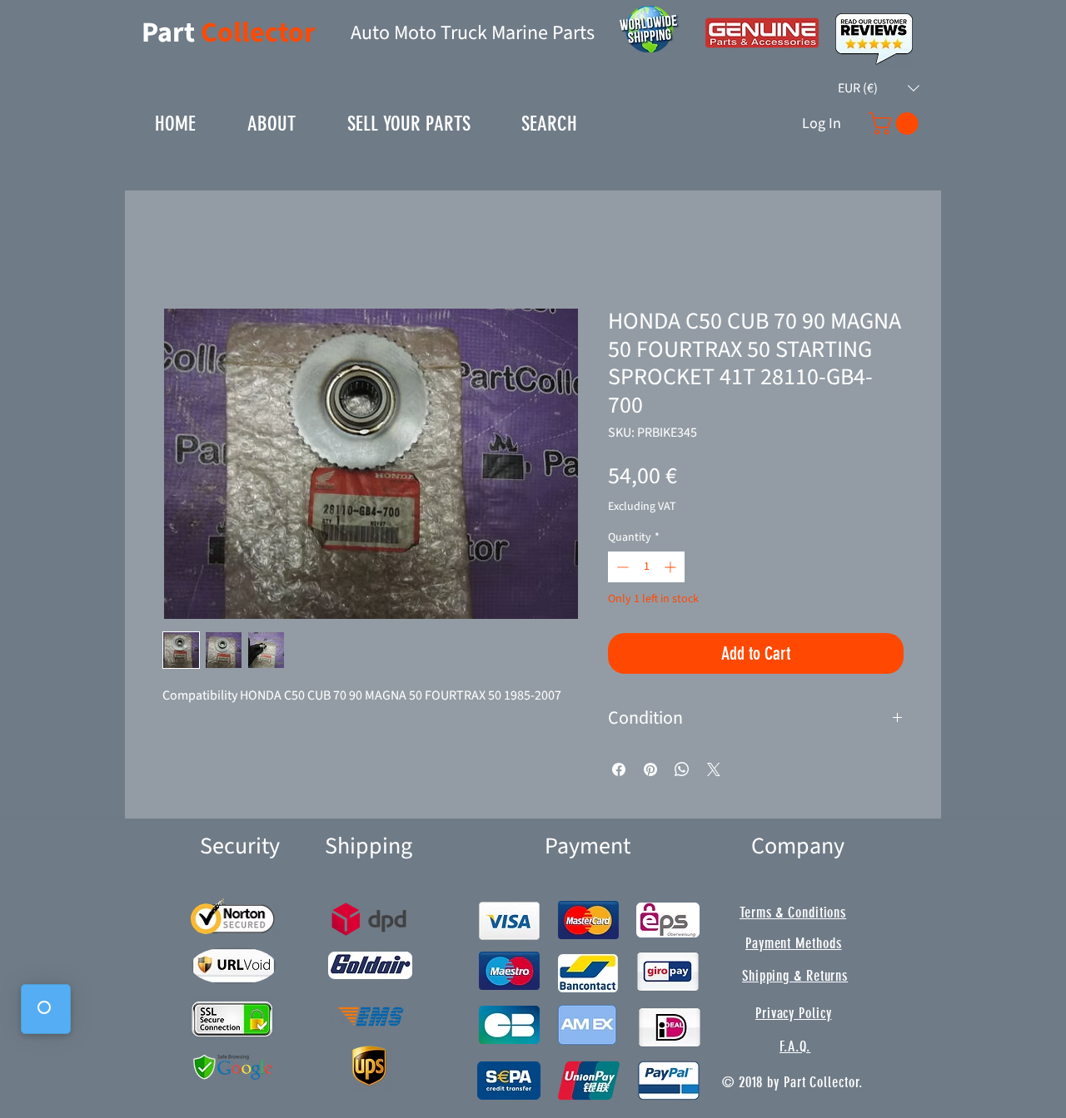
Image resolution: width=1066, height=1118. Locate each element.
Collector (258, 32)
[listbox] (878, 88)
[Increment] (671, 566)
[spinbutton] (646, 566)
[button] (878, 88)
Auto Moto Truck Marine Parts (473, 32)
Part (171, 32)
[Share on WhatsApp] (682, 769)
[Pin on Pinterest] (650, 769)
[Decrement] (620, 566)
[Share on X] (714, 769)
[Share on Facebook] (619, 769)
